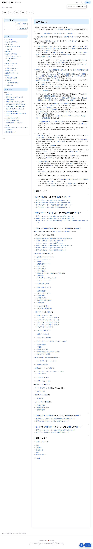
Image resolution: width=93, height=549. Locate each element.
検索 (19, 23)
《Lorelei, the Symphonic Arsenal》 (15, 104)
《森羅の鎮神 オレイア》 (43, 287)
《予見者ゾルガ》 (41, 374)
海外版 (9, 61)
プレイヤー (51, 84)
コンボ (69, 41)
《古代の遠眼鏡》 (41, 345)
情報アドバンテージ (70, 37)
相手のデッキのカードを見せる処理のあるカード (51, 248)
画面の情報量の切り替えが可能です (77, 6)
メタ (52, 50)
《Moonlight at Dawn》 (12, 111)
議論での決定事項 (13, 82)
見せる (49, 48)
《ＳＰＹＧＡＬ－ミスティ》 (45, 318)
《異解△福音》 (9, 99)
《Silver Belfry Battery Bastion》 (15, 109)
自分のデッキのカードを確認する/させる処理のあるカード (54, 238)
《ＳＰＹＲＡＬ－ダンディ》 (45, 324)
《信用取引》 (40, 407)
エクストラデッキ (46, 415)
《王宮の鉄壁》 (66, 98)
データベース (9, 65)
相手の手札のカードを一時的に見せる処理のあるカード (53, 207)
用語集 (7, 63)
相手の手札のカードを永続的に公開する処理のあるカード (53, 202)
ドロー (42, 213)
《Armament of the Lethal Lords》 (15, 106)
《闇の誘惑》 (48, 98)
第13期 (42, 112)
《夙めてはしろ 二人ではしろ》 (14, 97)
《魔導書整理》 (41, 302)
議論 (23, 12)
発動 (68, 54)
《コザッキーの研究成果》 (44, 308)
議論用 (9, 80)
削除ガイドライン (10, 70)
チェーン (56, 98)
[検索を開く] (81, 2)
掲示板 (7, 75)
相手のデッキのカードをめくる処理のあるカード (51, 250)
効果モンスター (73, 183)
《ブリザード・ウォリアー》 (45, 327)
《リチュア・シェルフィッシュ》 (46, 278)
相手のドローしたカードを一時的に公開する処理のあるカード (55, 218)
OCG (37, 70)
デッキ (54, 33)
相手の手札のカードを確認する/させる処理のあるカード (53, 200)
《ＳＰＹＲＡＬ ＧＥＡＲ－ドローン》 (48, 320)
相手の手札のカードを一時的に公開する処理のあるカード (53, 205)
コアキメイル (64, 60)
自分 (75, 60)
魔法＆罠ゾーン (69, 179)
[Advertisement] (15, 166)
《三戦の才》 (54, 110)
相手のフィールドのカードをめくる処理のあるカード (52, 432)
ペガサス (56, 137)
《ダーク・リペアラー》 (43, 259)
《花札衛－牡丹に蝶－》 (43, 330)
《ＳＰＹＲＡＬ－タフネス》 (45, 322)
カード (67, 33)
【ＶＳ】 (45, 50)
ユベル (52, 185)
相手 (44, 33)
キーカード (55, 41)
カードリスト (9, 44)
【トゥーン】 (56, 121)
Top (3, 7)
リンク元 (30, 12)
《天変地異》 (40, 377)
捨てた (50, 76)
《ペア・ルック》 (41, 381)
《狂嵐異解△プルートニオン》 (14, 122)
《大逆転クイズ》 (41, 298)
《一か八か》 (40, 306)
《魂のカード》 (41, 391)
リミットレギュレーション (13, 56)
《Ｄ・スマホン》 (41, 266)
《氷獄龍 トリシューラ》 (43, 337)
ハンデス (71, 108)
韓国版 (14, 46)
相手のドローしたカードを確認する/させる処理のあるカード (54, 216)
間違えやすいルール (12, 68)
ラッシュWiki (9, 85)
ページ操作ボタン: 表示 (47, 543)
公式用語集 (14, 63)
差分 (11, 12)
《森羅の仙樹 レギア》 (43, 284)
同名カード (8, 94)
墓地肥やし (43, 388)
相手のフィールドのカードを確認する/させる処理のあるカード (55, 430)
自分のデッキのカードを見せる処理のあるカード (51, 241)
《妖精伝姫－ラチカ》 (43, 273)
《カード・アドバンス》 (43, 293)
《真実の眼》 (40, 46)
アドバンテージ (45, 37)
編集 (5, 12)
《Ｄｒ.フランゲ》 (41, 271)
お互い (72, 152)
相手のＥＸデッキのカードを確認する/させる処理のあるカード (55, 419)
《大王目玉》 (40, 262)
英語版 (9, 46)
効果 (64, 54)
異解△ (7, 125)
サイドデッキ (82, 64)
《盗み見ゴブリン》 (42, 349)
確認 (72, 33)
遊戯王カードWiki (8, 2)
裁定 (72, 100)
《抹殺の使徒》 (41, 410)
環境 (62, 62)
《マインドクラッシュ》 (47, 74)
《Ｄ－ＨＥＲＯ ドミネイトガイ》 (46, 361)
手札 (48, 33)
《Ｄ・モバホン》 (41, 268)
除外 (50, 100)
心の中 (44, 171)
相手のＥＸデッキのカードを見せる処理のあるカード (52, 421)
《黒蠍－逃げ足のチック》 (44, 315)
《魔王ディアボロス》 (43, 334)
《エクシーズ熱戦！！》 (12, 120)
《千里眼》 (39, 347)
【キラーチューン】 (44, 121)
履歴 (17, 12)
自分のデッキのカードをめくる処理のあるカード (51, 243)
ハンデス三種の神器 (46, 108)
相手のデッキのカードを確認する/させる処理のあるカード (54, 245)
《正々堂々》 (50, 46)
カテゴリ (57, 62)
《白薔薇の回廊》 (41, 300)
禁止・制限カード (13, 58)
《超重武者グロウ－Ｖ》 (43, 264)
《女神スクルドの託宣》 (43, 354)
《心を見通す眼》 (45, 118)
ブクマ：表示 (59, 543)
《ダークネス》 (51, 181)
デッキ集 (8, 51)
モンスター (57, 48)
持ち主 (42, 231)
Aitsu (46, 540)
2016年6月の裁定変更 (42, 80)
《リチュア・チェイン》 (43, 280)
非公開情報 (56, 70)
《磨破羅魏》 (40, 275)
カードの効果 (59, 29)
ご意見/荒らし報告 (12, 78)
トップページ (9, 39)
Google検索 (23, 28)
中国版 (18, 46)
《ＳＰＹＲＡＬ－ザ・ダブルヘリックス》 (49, 341)
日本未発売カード (10, 132)
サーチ (37, 388)
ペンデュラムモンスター (12, 118)
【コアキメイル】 (72, 48)
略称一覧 (9, 49)
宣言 (83, 74)
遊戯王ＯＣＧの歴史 (11, 54)
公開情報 (67, 29)
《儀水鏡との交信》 (42, 364)
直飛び (24, 23)
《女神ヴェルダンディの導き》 (45, 351)
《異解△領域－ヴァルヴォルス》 (15, 102)
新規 (88, 2)
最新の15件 (8, 89)
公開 (59, 46)
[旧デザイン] (18, 2)
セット (59, 33)
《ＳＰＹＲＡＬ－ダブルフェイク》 (47, 371)
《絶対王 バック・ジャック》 (45, 257)
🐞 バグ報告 (51, 540)
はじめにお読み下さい (11, 42)
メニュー (7, 36)
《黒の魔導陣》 (41, 295)
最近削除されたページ (11, 73)
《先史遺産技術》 (41, 291)
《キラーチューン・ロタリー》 (64, 116)
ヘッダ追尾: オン (34, 543)
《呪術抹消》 (40, 398)
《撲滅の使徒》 (41, 405)
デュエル (84, 123)
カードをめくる (41, 454)
